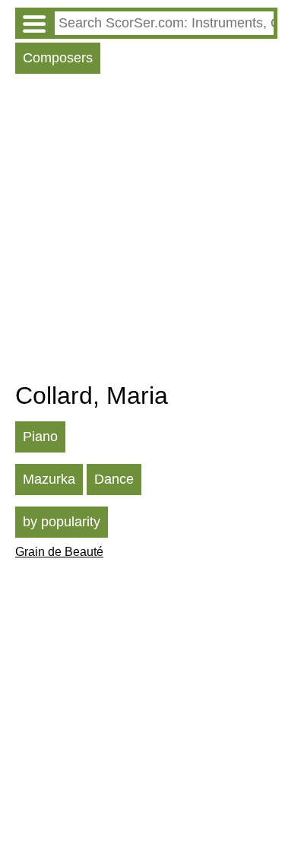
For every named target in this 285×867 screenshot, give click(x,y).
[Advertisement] (142, 231)
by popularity (61, 521)
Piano (40, 436)
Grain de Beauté (59, 551)
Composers (58, 57)
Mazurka (49, 479)
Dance (114, 479)
